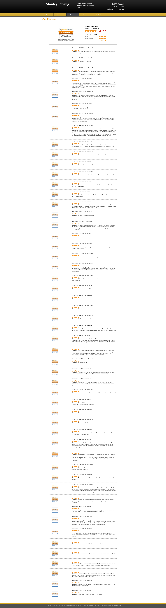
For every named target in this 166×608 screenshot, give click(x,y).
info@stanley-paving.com (115, 9)
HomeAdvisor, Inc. (116, 605)
